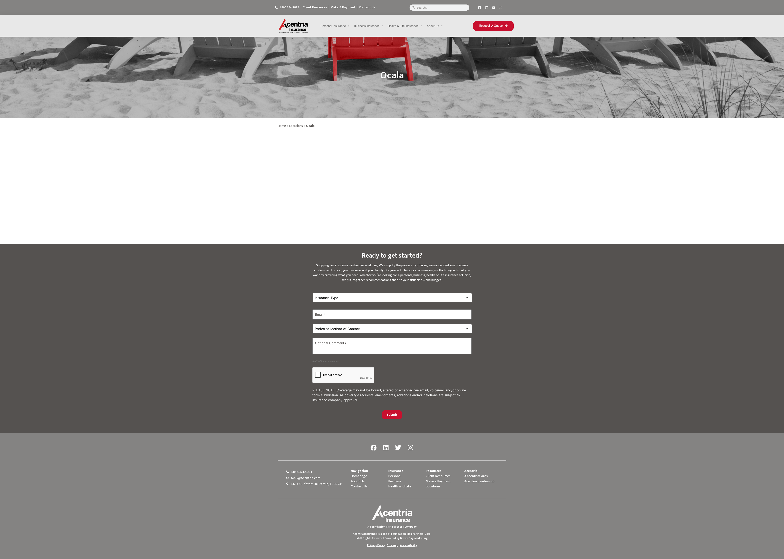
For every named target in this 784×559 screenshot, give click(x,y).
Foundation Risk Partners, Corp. (411, 533)
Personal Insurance (333, 26)
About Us (433, 26)
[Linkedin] (486, 7)
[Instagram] (500, 7)
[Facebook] (479, 7)
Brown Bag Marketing (414, 538)
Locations (296, 126)
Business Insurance (367, 26)
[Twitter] (398, 448)
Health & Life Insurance (403, 26)
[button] (493, 26)
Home (282, 126)
